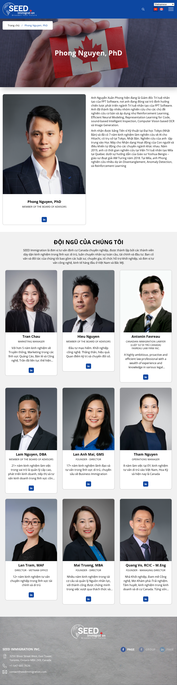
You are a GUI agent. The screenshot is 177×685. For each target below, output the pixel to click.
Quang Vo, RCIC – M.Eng (146, 565)
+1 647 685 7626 (20, 665)
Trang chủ (14, 25)
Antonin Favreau (146, 336)
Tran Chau (31, 336)
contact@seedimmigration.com (28, 671)
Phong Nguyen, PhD (36, 25)
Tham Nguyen (146, 454)
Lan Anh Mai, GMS (88, 454)
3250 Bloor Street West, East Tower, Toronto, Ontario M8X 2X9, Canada (31, 658)
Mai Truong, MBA (88, 565)
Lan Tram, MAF (31, 565)
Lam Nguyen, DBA (31, 454)
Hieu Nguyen (88, 336)
